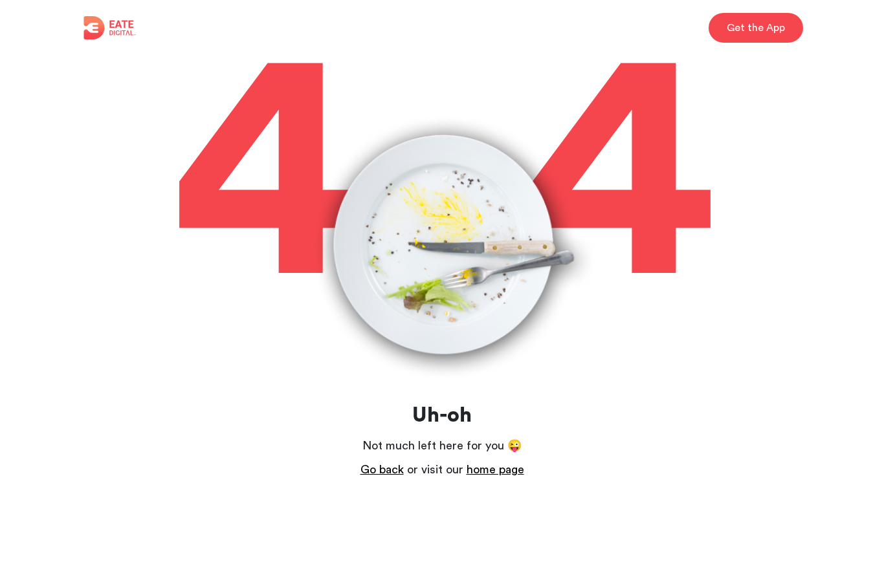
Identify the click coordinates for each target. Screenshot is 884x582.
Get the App (756, 28)
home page (495, 469)
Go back (382, 469)
